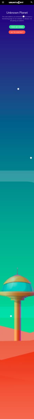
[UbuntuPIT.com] (16, 2)
